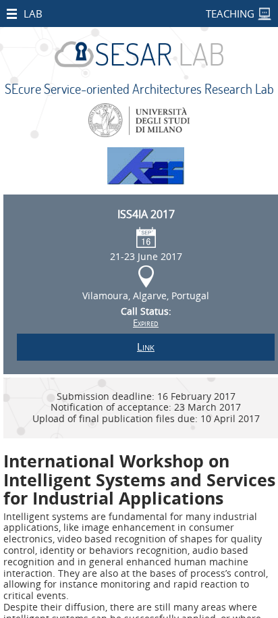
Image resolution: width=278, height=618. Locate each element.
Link (146, 346)
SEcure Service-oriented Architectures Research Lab (139, 88)
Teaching (230, 13)
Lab (33, 13)
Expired (146, 323)
